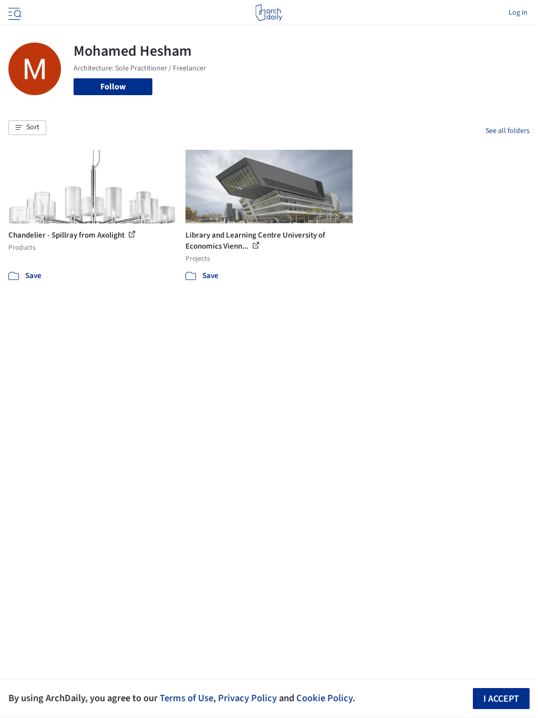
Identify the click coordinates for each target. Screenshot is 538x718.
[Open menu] (13, 12)
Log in (518, 12)
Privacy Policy (247, 698)
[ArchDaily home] (268, 12)
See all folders (507, 131)
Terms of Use (186, 698)
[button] (27, 127)
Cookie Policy (324, 698)
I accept (501, 698)
